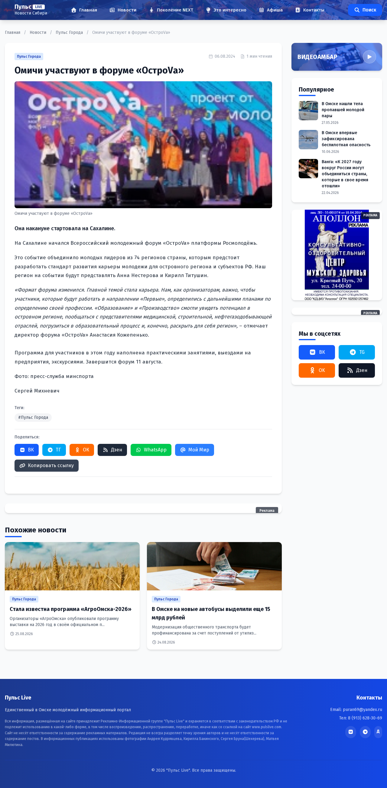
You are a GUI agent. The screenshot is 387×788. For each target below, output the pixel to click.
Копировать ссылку (51, 465)
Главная (13, 32)
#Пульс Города (33, 417)
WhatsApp (155, 450)
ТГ (58, 450)
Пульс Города (70, 32)
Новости (38, 32)
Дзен (116, 450)
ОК (86, 450)
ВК (31, 450)
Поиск (369, 10)
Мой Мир (198, 450)
